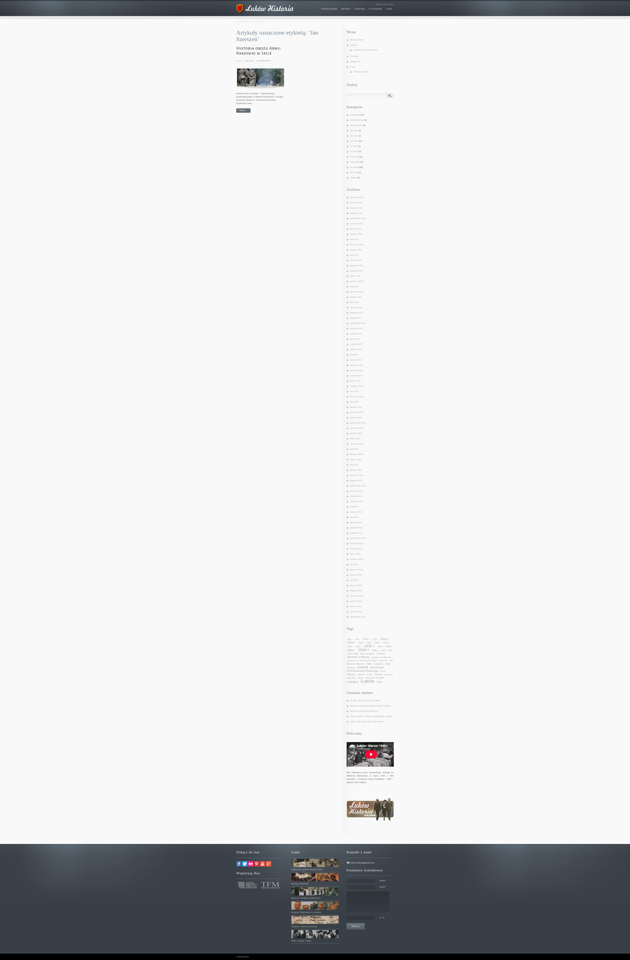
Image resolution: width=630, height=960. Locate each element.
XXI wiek (354, 172)
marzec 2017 (356, 349)
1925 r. (369, 643)
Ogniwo (361, 674)
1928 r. (386, 643)
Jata (369, 663)
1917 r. (375, 639)
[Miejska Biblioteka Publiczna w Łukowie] (247, 888)
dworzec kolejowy (358, 657)
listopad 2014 (356, 480)
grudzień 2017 (356, 313)
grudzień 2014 (356, 475)
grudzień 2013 (356, 528)
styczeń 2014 (356, 522)
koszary (351, 667)
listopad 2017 (356, 318)
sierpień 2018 (356, 271)
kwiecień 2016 (356, 397)
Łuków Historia (243, 957)
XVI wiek (354, 151)
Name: (383, 881)
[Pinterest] (256, 866)
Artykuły (353, 45)
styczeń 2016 (356, 407)
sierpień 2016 (356, 376)
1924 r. (361, 643)
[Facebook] (239, 866)
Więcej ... (243, 110)
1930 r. (350, 647)
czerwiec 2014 (356, 501)
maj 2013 (354, 564)
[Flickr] (250, 866)
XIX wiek (354, 141)
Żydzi (380, 682)
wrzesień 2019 (356, 244)
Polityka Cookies (361, 72)
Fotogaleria (355, 61)
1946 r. (383, 650)
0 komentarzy (263, 61)
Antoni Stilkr (352, 654)
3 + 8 (382, 918)
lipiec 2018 (355, 276)
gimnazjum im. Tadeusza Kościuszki (362, 660)
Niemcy (351, 674)
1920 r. (351, 642)
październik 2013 (358, 538)
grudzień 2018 (356, 265)
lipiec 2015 (355, 438)
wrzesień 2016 (356, 370)
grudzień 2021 (356, 208)
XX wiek (353, 167)
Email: (383, 887)
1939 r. (369, 646)
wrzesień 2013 (356, 543)
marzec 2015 (356, 459)
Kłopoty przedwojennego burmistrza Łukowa (370, 706)
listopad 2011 (356, 612)
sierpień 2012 (356, 601)
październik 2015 (358, 423)
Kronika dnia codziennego (365, 50)
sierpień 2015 (356, 433)
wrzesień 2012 (356, 596)
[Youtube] (262, 866)
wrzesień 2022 (356, 197)
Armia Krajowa (367, 653)
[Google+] (268, 866)
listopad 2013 (356, 533)
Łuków (368, 681)
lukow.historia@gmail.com (362, 863)
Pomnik (378, 674)
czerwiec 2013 (356, 559)
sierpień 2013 (356, 549)
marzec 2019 (356, 250)
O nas (353, 67)
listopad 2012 (356, 591)
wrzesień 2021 (356, 224)
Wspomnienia (356, 125)
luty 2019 (354, 255)
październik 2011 (358, 617)
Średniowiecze (356, 120)
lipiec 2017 (355, 339)
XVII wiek (354, 157)
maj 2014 (354, 507)
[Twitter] (244, 866)
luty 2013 (354, 580)
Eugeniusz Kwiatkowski (381, 657)
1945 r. (375, 650)
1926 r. (378, 643)
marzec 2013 (356, 575)
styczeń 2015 (356, 470)
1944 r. (364, 650)
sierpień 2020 (356, 234)
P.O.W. (370, 675)
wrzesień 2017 (356, 328)
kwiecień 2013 (356, 570)
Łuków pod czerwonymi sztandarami (366, 721)
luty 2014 (354, 517)
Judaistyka (355, 115)
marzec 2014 (356, 512)
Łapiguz (353, 681)
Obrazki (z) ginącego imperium (364, 711)
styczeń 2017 (356, 360)
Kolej (387, 664)
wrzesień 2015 (356, 428)
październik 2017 (358, 323)
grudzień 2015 (356, 412)
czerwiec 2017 (356, 344)
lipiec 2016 (355, 381)
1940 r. (380, 647)
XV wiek (353, 146)
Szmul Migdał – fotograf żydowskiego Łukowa (371, 716)
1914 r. (358, 639)
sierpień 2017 (356, 334)
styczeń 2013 (356, 585)
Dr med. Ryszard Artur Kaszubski (365, 700)
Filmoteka (354, 56)
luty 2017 (354, 355)
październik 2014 (358, 486)
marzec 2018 (356, 297)
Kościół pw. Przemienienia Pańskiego (365, 669)
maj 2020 (354, 239)
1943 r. (351, 650)
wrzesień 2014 (356, 491)
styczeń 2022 (356, 203)
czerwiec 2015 (356, 444)
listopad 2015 (356, 418)
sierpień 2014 (356, 496)
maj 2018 (354, 286)
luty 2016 (354, 402)
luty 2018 (354, 302)
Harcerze (383, 660)
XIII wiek (354, 130)
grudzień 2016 (356, 365)
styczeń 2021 (356, 229)
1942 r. (389, 646)
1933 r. (359, 647)
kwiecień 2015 (356, 454)
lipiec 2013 (355, 554)
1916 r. (366, 639)
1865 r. (350, 639)
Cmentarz (381, 654)
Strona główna (243, 21)
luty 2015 (354, 465)
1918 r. (384, 639)
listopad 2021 (356, 213)
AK (390, 650)
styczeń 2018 (356, 307)
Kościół (362, 667)
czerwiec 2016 (356, 386)
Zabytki (353, 178)
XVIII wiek (354, 162)
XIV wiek (354, 136)
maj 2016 (354, 391)
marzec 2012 (356, 606)
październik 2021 (358, 218)
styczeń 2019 (356, 260)
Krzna (382, 671)
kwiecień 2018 (356, 292)
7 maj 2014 (249, 61)
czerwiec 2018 (356, 281)
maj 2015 (354, 449)
